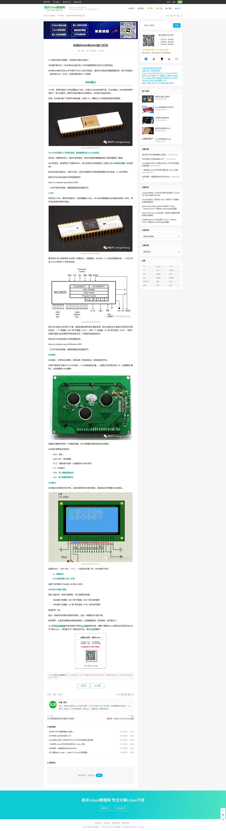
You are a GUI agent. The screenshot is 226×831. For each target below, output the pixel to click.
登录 (168, 2)
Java (149, 73)
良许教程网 (61, 626)
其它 (172, 83)
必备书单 (145, 71)
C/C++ (162, 73)
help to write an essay (150, 213)
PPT (165, 81)
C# (167, 73)
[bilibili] (176, 60)
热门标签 (56, 2)
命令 (54, 694)
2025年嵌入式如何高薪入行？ (60, 736)
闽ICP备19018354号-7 (129, 827)
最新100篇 (77, 2)
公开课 (161, 83)
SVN (170, 266)
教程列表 (47, 2)
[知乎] (146, 60)
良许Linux (99, 706)
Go (171, 73)
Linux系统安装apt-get (163, 139)
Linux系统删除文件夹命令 (164, 107)
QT (143, 78)
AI (157, 76)
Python (155, 73)
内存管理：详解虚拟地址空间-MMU (63, 748)
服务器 (171, 278)
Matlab (148, 78)
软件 (151, 81)
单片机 (175, 76)
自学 (157, 285)
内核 (157, 270)
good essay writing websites (153, 206)
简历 (143, 83)
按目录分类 (67, 2)
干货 (151, 8)
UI (172, 78)
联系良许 (104, 808)
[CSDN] (169, 60)
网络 (144, 285)
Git (144, 266)
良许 (83, 51)
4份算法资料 (155, 71)
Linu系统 (85, 626)
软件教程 (158, 81)
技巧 (60, 694)
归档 (170, 274)
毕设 (148, 83)
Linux (144, 73)
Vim (144, 270)
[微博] (154, 60)
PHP (175, 73)
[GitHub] (162, 60)
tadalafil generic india (150, 220)
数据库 (160, 78)
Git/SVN (145, 81)
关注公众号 (120, 808)
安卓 (143, 76)
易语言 (166, 78)
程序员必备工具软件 (162, 97)
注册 (173, 2)
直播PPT (146, 281)
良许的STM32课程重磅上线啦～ (61, 732)
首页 (132, 8)
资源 (170, 8)
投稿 (180, 2)
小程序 (168, 76)
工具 (160, 8)
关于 (179, 8)
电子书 (154, 83)
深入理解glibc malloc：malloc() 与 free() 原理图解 (68, 752)
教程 (142, 8)
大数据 (162, 76)
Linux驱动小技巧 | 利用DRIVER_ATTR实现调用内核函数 (71, 740)
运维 (170, 285)
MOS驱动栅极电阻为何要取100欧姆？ (61, 719)
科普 (170, 281)
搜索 (177, 25)
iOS (148, 76)
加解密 (171, 270)
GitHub (158, 266)
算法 (154, 78)
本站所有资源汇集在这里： (152, 68)
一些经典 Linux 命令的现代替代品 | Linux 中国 (67, 744)
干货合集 (61, 15)
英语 (167, 83)
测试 (176, 78)
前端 (153, 76)
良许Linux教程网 (49, 15)
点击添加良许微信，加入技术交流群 (155, 50)
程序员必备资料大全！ (163, 128)
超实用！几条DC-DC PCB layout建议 (120, 719)
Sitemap (141, 827)
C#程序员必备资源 (162, 118)
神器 (157, 281)
